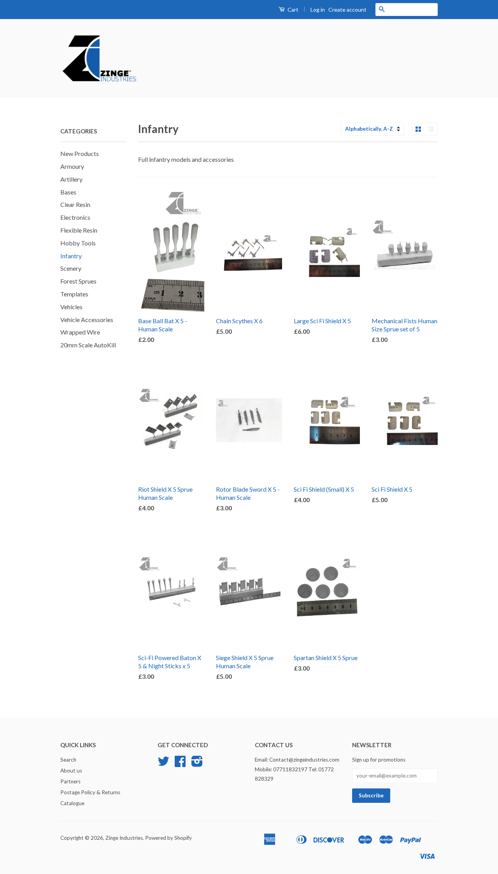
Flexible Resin (78, 230)
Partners (70, 781)
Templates (74, 294)
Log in (317, 9)
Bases (68, 192)
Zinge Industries (124, 838)
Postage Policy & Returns (90, 792)
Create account (347, 9)
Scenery (70, 268)
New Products (79, 153)
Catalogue (72, 803)
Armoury (72, 166)
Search (68, 760)
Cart (292, 9)
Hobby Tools (78, 243)
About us (71, 770)
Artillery (71, 179)
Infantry (71, 255)
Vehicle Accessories (86, 319)
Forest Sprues (78, 281)
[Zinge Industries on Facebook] (180, 764)
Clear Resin (75, 204)
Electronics (75, 217)
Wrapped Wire (80, 332)
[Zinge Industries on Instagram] (197, 764)
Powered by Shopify (168, 838)
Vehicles (71, 306)
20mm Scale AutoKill (88, 345)
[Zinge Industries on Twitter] (163, 764)
